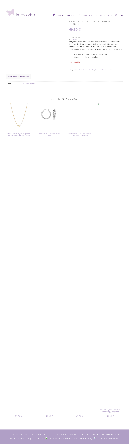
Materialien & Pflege (35, 435)
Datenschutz (113, 435)
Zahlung (85, 435)
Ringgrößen (15, 435)
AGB (51, 435)
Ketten (80, 70)
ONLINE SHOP (102, 15)
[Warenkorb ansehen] (121, 15)
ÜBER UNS (84, 15)
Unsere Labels (64, 15)
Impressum (98, 435)
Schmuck (98, 70)
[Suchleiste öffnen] (116, 15)
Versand (75, 39)
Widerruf (61, 435)
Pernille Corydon (88, 70)
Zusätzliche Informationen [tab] (18, 76)
